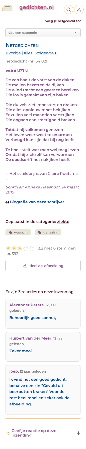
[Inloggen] (79, 9)
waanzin (21, 232)
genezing (51, 232)
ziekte (63, 221)
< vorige (13, 53)
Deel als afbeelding (46, 265)
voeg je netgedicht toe (63, 21)
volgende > (46, 53)
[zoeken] (68, 9)
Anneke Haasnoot (42, 187)
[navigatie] (7, 8)
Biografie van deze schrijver (36, 202)
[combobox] (40, 32)
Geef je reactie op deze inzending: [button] (33, 433)
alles (28, 53)
